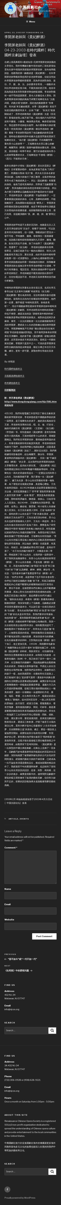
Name (7, 889)
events (24, 819)
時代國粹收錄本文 (13, 368)
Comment (10, 847)
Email (7, 904)
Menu (32, 21)
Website (9, 919)
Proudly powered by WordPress (19, 1197)
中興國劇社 (28, 7)
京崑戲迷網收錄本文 (14, 375)
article (14, 819)
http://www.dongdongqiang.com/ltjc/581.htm (30, 401)
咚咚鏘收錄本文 (12, 383)
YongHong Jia (35, 33)
